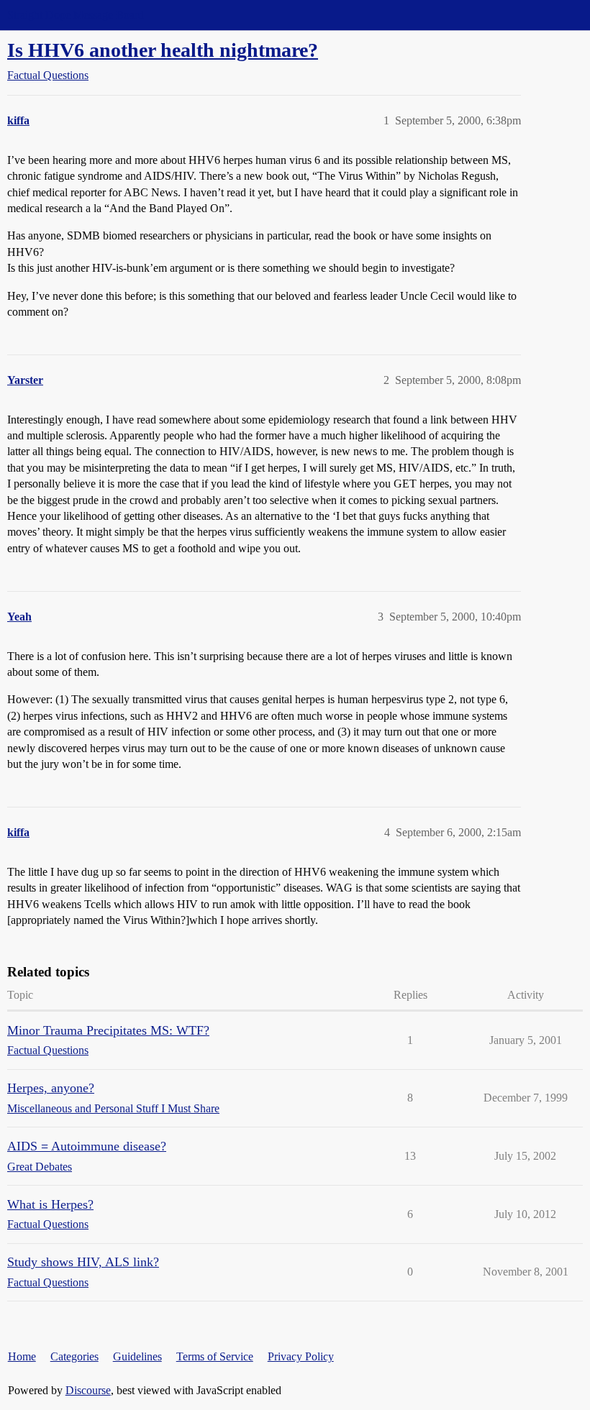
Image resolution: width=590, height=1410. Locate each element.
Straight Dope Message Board (75, 15)
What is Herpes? (50, 1204)
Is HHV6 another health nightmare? (162, 50)
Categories (74, 1356)
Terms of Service (214, 1356)
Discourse (88, 1390)
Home (22, 1356)
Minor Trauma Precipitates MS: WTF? (108, 1030)
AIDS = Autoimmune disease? (86, 1146)
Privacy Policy (301, 1356)
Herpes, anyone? (50, 1088)
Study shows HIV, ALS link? (83, 1262)
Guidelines (137, 1356)
